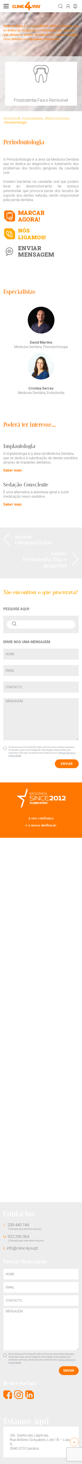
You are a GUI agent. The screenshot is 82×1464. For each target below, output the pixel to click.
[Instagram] (18, 1394)
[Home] (26, 6)
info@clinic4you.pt (20, 1248)
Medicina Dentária (57, 118)
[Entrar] (68, 6)
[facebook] (7, 1394)
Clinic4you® (11, 118)
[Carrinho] (75, 6)
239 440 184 (22, 1226)
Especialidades (32, 118)
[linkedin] (29, 1394)
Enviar (67, 764)
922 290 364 (23, 1238)
